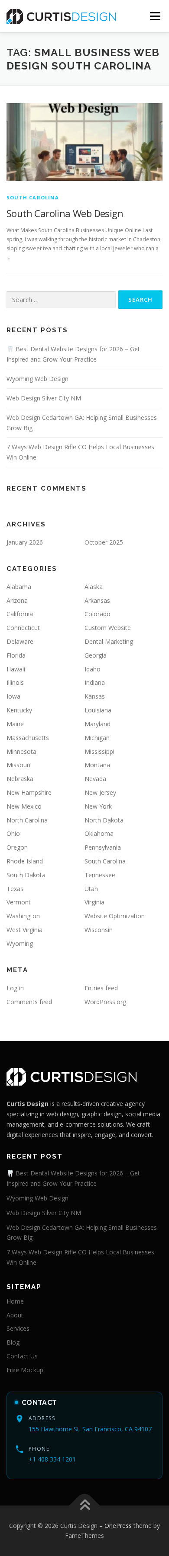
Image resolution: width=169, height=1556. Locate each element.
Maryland (97, 724)
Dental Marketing (108, 641)
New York (98, 806)
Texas (14, 889)
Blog (13, 1342)
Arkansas (97, 600)
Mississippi (99, 751)
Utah (91, 889)
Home (15, 1301)
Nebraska (19, 779)
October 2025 (103, 542)
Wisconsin (98, 930)
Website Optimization (114, 916)
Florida (16, 655)
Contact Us (22, 1356)
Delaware (19, 641)
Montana (97, 765)
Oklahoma (99, 833)
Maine (15, 724)
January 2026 (24, 542)
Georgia (95, 655)
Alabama (18, 587)
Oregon (17, 847)
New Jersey (100, 792)
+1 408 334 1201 (52, 1459)
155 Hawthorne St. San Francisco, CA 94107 (90, 1429)
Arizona (17, 600)
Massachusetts (27, 738)
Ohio (13, 833)
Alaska (93, 587)
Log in (15, 988)
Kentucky (19, 710)
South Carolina (32, 197)
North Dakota (104, 820)
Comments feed (29, 1002)
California (19, 614)
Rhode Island (24, 861)
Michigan (97, 738)
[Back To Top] (84, 1505)
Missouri (18, 765)
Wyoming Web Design (37, 379)
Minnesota (21, 751)
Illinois (15, 682)
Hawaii (15, 669)
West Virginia (24, 930)
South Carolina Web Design (64, 213)
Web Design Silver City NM (43, 398)
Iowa (13, 696)
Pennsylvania (102, 847)
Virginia (94, 902)
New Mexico (24, 806)
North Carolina (27, 820)
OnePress (118, 1525)
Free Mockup (24, 1370)
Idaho (92, 669)
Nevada (95, 779)
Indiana (94, 682)
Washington (23, 916)
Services (17, 1328)
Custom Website (107, 628)
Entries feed (101, 988)
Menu (154, 16)
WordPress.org (105, 1002)
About (14, 1315)
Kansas (94, 696)
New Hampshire (29, 792)
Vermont (18, 902)
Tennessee (99, 875)
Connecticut (23, 628)
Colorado (97, 614)
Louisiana (97, 710)
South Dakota (26, 875)
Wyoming (19, 943)
